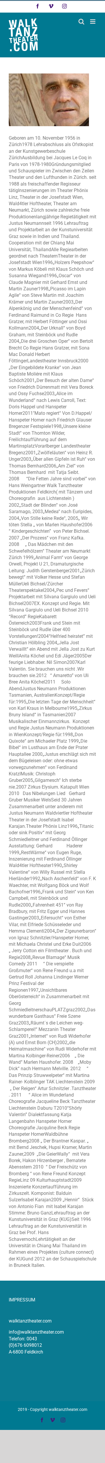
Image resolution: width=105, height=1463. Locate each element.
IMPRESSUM (22, 1300)
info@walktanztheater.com (36, 1332)
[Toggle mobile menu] (93, 21)
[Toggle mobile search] (81, 21)
